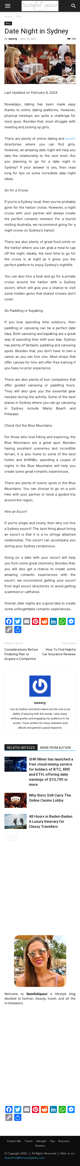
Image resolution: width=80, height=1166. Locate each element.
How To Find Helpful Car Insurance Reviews (59, 652)
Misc (19, 16)
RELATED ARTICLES (21, 747)
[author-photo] (40, 696)
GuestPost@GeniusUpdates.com (24, 1158)
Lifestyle (41, 1141)
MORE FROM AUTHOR (55, 747)
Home (8, 16)
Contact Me (14, 1141)
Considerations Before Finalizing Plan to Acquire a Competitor (21, 654)
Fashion (40, 1146)
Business (64, 1141)
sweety (12, 38)
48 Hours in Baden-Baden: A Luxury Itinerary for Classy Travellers (51, 821)
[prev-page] (7, 838)
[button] (7, 6)
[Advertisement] (40, 887)
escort (70, 138)
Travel (28, 1141)
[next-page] (14, 838)
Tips (52, 1141)
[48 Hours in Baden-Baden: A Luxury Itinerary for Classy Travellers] (15, 821)
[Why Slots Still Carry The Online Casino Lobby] (15, 800)
